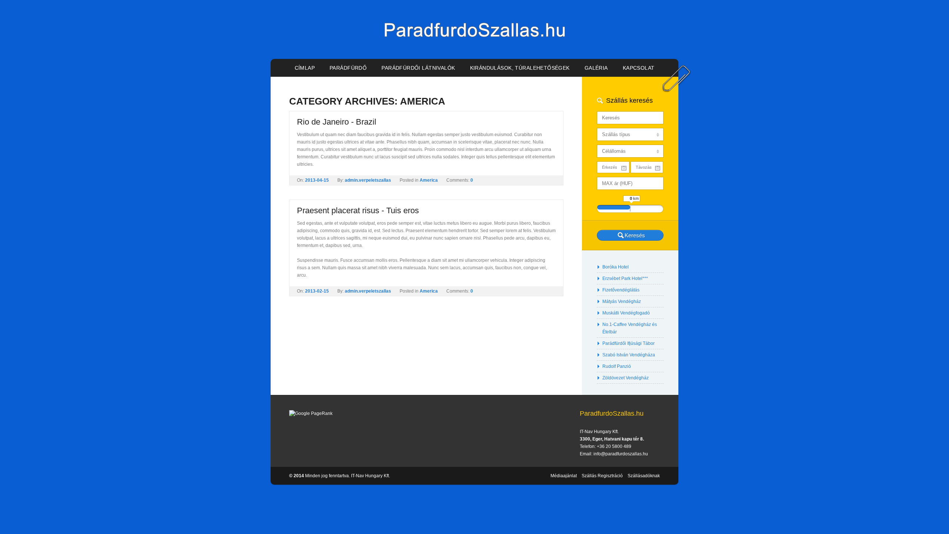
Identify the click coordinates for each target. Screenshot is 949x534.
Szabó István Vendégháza (628, 354)
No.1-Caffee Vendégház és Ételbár (629, 328)
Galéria (596, 68)
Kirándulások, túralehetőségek (520, 68)
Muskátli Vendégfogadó (626, 313)
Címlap (305, 68)
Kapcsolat (639, 68)
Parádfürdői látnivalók (418, 68)
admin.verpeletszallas (368, 180)
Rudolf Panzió (616, 366)
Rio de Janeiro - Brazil (336, 121)
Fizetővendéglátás (620, 290)
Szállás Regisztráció (602, 475)
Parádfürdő (348, 68)
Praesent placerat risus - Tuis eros (358, 210)
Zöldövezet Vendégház (625, 377)
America (429, 180)
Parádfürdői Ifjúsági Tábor (628, 343)
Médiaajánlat (563, 475)
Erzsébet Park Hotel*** (625, 278)
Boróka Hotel (615, 267)
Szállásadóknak (644, 475)
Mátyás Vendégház (621, 301)
